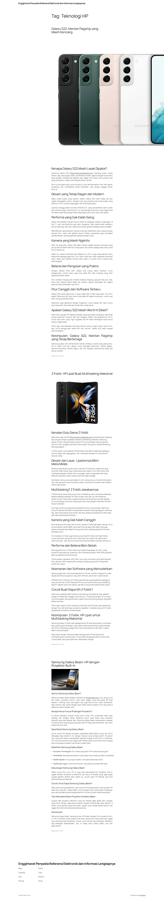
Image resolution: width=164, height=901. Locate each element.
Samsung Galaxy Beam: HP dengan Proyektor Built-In (75, 663)
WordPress (142, 895)
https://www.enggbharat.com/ (81, 173)
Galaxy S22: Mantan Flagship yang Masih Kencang (74, 30)
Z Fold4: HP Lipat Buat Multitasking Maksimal (82, 373)
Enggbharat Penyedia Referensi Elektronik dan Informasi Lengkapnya (51, 3)
